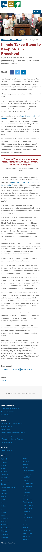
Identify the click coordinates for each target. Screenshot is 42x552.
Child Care (5, 369)
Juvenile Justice (6, 442)
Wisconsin (26, 537)
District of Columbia (8, 487)
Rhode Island (27, 502)
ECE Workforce (6, 426)
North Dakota (27, 486)
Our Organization (7, 451)
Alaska (3, 465)
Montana (26, 461)
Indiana (3, 506)
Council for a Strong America (11, 5)
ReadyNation (5, 415)
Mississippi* (5, 537)
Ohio (24, 490)
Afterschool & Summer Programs (12, 439)
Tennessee (26, 511)
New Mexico (27, 477)
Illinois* (4, 381)
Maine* (3, 522)
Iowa (2, 509)
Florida (3, 490)
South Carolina (28, 505)
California (4, 475)
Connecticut (5, 481)
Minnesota (4, 534)
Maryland (4, 525)
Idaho (3, 500)
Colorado (4, 478)
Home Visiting (6, 430)
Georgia (4, 493)
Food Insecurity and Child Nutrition (13, 433)
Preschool (15, 369)
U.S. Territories (28, 518)
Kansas (3, 512)
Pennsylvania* (27, 499)
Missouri (26, 458)
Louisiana (4, 519)
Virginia (25, 527)
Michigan (4, 531)
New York (26, 480)
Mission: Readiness (7, 412)
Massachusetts (6, 528)
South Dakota (27, 508)
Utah (24, 521)
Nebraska (26, 464)
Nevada (25, 468)
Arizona (3, 468)
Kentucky (4, 515)
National (4, 459)
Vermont (25, 524)
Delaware (4, 484)
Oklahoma (26, 493)
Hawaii (3, 497)
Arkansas (4, 472)
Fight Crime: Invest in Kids (11, 40)
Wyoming (26, 540)
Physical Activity (6, 436)
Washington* (27, 530)
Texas (25, 515)
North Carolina (28, 483)
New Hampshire (28, 471)
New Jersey (27, 474)
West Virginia (27, 533)
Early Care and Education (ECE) (12, 423)
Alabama (4, 462)
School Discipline (27, 369)
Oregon (25, 496)
